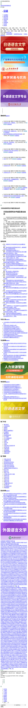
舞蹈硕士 (23, 629)
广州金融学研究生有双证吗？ (13, 308)
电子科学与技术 (19, 611)
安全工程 (19, 659)
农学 (22, 626)
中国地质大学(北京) (18, 557)
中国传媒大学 (8, 566)
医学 (25, 626)
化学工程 (9, 658)
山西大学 (7, 484)
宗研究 (17, 655)
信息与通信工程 (18, 599)
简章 (5, 16)
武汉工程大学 (8, 568)
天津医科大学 (6, 584)
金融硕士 (8, 607)
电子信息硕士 (9, 649)
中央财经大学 (8, 486)
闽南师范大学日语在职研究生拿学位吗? (13, 358)
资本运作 (21, 638)
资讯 (5, 17)
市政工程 (14, 637)
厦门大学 (3, 183)
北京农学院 (22, 566)
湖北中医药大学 (6, 578)
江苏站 (5, 693)
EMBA (25, 622)
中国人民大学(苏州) (9, 465)
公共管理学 (4, 593)
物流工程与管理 (21, 652)
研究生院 (4, 643)
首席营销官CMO (23, 604)
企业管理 (6, 439)
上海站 (5, 690)
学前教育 (3, 646)
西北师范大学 (13, 581)
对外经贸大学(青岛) (9, 462)
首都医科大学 (15, 562)
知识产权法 (16, 638)
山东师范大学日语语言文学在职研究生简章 (14, 502)
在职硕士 (9, 542)
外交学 (16, 596)
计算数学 (6, 432)
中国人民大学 (4, 118)
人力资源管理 (8, 438)
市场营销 (7, 450)
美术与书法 (14, 631)
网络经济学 (14, 635)
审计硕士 (19, 619)
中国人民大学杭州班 (9, 466)
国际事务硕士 (20, 632)
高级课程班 (14, 553)
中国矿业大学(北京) (9, 569)
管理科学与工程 (14, 598)
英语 (6, 444)
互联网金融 (7, 610)
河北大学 (3, 161)
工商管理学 (7, 426)
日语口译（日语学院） (9, 142)
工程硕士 (13, 655)
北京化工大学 (22, 562)
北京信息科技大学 (17, 556)
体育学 (22, 616)
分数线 (5, 20)
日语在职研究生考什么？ (12, 272)
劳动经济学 (19, 602)
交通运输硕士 (6, 652)
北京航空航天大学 (14, 554)
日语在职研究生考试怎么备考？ (11, 326)
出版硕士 (8, 617)
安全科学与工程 (10, 599)
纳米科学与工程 (7, 629)
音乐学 (3, 601)
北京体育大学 (22, 554)
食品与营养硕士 (9, 641)
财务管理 (7, 453)
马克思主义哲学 (10, 643)
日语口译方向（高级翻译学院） (11, 179)
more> (8, 115)
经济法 (9, 613)
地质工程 (21, 658)
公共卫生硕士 (21, 613)
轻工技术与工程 (11, 662)
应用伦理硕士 (7, 634)
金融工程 (19, 605)
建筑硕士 (21, 622)
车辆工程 (8, 655)
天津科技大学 (5, 580)
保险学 (4, 596)
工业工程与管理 (23, 655)
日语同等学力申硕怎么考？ (10, 325)
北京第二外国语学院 (6, 146)
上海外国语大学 (5, 175)
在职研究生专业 (18, 34)
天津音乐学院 (19, 583)
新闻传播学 (19, 601)
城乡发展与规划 (6, 608)
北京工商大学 (5, 571)
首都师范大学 (19, 571)
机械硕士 (15, 649)
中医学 (18, 616)
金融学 (5, 427)
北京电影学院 (9, 556)
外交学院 (3, 154)
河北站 (5, 699)
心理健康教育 (23, 644)
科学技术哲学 (17, 643)
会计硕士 (7, 616)
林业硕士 (11, 620)
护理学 (9, 623)
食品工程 (18, 664)
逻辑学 (17, 667)
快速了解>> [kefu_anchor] (9, 32)
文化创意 (24, 601)
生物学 (22, 640)
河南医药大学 (17, 569)
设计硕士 (19, 631)
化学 (20, 607)
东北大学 (7, 477)
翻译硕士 (14, 614)
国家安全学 (14, 629)
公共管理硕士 (14, 613)
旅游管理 (14, 605)
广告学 (25, 637)
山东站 (5, 695)
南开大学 (7, 475)
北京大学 (6, 469)
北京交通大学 (21, 565)
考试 (5, 19)
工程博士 (16, 608)
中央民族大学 (15, 575)
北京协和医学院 (8, 562)
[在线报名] (4, 682)
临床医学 (5, 613)
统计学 (4, 599)
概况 (5, 14)
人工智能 (6, 436)
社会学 (17, 595)
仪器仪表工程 (15, 658)
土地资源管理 (20, 637)
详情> (14, 248)
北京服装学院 (13, 572)
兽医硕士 (6, 620)
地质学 (23, 599)
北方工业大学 (21, 574)
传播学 (16, 646)
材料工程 (5, 658)
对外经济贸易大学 (5, 127)
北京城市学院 (20, 572)
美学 (10, 601)
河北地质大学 (10, 586)
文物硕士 (14, 626)
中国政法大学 (6, 554)
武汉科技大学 (6, 559)
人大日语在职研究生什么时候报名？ (15, 275)
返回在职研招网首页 (6, 5)
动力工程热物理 (18, 656)
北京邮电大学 (14, 565)
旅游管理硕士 (21, 617)
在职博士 (13, 542)
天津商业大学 (12, 583)
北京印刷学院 (9, 574)
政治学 (23, 605)
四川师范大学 (15, 568)
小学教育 (7, 646)
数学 (12, 625)
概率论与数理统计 (8, 430)
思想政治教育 (6, 598)
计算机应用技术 (10, 596)
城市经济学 (10, 638)
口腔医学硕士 (23, 620)
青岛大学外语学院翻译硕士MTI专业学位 (16, 287)
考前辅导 (7, 487)
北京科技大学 (9, 563)
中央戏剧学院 (7, 577)
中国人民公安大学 (14, 559)
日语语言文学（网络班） (9, 122)
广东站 (5, 692)
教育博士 (12, 608)
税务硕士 (4, 617)
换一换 (17, 586)
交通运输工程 (13, 659)
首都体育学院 (6, 572)
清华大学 (6, 471)
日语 (4, 159)
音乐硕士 (19, 629)
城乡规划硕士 (14, 617)
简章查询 (12, 135)
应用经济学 (19, 635)
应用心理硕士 (8, 614)
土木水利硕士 (17, 650)
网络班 (12, 544)
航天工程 (9, 665)
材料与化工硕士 (22, 649)
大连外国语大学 (5, 168)
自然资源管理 (9, 602)
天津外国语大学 (5, 583)
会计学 (6, 442)
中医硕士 (5, 626)
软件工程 (4, 607)
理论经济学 (15, 640)
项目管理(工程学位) (9, 653)
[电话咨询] (4, 679)
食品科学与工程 (5, 605)
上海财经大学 (7, 460)
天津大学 (19, 578)
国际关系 (20, 596)
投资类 (24, 596)
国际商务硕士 (13, 616)
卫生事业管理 (7, 435)
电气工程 (4, 655)
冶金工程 (23, 659)
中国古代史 (21, 646)
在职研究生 (3, 542)
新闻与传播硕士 (21, 614)
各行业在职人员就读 (11, 271)
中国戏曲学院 (22, 559)
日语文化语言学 (7, 187)
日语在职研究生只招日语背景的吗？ (15, 280)
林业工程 (13, 664)
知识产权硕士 (13, 632)
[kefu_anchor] (4, 681)
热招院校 (7, 541)
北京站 (5, 689)
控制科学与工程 (15, 607)
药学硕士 (7, 622)
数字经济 (6, 424)
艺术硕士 (18, 623)
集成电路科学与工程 (8, 628)
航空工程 (5, 665)
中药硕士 (12, 622)
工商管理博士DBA (7, 640)
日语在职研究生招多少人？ (13, 250)
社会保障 (7, 604)
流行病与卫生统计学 (10, 445)
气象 (22, 631)
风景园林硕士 (4, 623)
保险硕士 (7, 619)
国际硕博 (7, 544)
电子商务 (22, 634)
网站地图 (16, 544)
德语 (11, 646)
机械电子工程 (8, 637)
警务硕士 (23, 619)
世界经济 (18, 634)
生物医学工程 (7, 664)
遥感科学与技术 (17, 628)
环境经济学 (3, 602)
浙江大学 (7, 472)
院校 (5, 25)
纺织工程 (5, 662)
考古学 (15, 602)
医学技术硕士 (19, 625)
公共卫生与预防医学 (15, 610)
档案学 (14, 595)
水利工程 (13, 661)
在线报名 (5, 22)
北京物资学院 (12, 571)
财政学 (10, 605)
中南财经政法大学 (6, 553)
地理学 (23, 607)
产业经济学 (14, 601)
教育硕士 (22, 610)
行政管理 (9, 593)
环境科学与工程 (18, 647)
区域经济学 (6, 644)
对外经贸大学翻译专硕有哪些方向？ (15, 263)
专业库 (5, 23)
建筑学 (13, 611)
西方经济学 (11, 644)
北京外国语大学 (5, 138)
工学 (20, 626)
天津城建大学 (6, 581)
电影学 (2, 638)
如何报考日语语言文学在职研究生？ (12, 329)
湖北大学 (21, 575)
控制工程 (8, 661)
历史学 (9, 625)
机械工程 (3, 656)
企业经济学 (22, 608)
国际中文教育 (6, 632)
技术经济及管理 (7, 635)
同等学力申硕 (19, 542)
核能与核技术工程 (16, 665)
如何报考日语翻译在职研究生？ (11, 337)
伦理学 (23, 643)
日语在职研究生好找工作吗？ (10, 334)
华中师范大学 (4, 191)
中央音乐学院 (8, 575)
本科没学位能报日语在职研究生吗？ (15, 254)
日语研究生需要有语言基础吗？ (14, 313)
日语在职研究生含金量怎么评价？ (12, 328)
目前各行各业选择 (10, 274)
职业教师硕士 (5, 668)
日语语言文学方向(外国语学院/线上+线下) (14, 195)
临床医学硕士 (16, 620)
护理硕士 (3, 622)
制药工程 (22, 664)
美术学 (7, 601)
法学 (17, 593)
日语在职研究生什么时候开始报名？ (15, 259)
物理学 (3, 637)
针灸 (14, 625)
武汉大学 (7, 478)
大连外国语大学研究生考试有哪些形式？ (13, 331)
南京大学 (7, 481)
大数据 (23, 593)
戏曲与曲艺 (8, 631)
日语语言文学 (6, 165)
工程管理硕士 (23, 623)
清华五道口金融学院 (16, 577)
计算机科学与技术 (14, 604)
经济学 (5, 429)
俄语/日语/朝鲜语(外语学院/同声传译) (12, 134)
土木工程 (7, 656)
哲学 (20, 595)
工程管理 (13, 634)
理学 (19, 640)
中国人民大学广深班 (9, 474)
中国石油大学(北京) (8, 557)
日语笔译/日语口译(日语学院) (10, 150)
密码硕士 (9, 626)
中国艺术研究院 (14, 584)
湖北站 (5, 698)
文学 (18, 626)
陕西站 (5, 696)
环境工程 (7, 447)
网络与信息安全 (11, 667)
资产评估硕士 (13, 619)
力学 (15, 652)
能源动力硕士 (10, 650)
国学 (6, 441)
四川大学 (7, 480)
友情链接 (3, 541)
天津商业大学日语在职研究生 (10, 359)
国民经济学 (17, 644)
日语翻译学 (6, 189)
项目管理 (7, 448)
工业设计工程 (19, 662)
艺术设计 (12, 652)
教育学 (14, 593)
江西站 (5, 701)
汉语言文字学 (4, 625)
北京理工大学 (7, 565)
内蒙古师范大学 (9, 483)
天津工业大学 (12, 580)
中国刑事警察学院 (17, 560)
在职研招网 (9, 34)
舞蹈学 (9, 611)
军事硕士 (16, 622)
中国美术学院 (9, 560)
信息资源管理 (8, 595)
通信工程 (12, 656)
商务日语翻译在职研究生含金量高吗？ (13, 335)
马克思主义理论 (17, 641)
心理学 (23, 595)
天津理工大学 (19, 580)
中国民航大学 (13, 578)
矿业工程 (18, 661)
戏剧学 (5, 638)
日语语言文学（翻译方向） (10, 131)
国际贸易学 (7, 451)
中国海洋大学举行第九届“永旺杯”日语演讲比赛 (15, 332)
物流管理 (6, 433)
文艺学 (23, 665)
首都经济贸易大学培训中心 (11, 468)
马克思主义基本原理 (9, 647)
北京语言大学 (15, 566)
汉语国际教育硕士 (18, 653)
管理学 (19, 593)
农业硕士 (13, 623)
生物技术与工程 (6, 659)
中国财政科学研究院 (22, 581)
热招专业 (12, 541)
